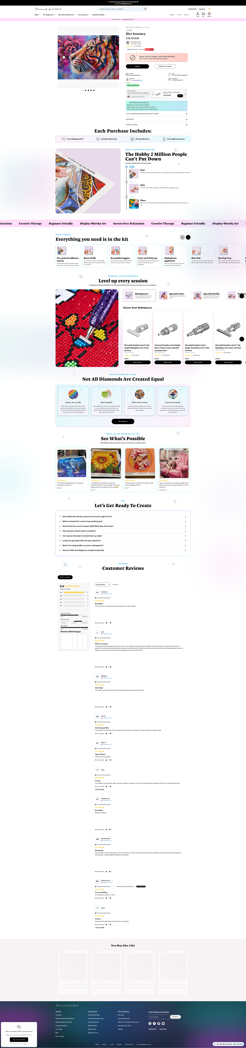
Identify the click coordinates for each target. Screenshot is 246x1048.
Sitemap (119, 1044)
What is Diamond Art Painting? (65, 1018)
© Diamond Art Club (129, 352)
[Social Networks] (149, 1023)
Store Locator (60, 1036)
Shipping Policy (92, 1025)
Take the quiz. (238, 1044)
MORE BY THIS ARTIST (165, 66)
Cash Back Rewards (124, 1018)
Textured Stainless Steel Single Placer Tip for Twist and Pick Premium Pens (167, 348)
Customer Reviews (61, 1025)
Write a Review (65, 577)
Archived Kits (129, 1044)
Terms (97, 1044)
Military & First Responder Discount (128, 1022)
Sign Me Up (175, 1017)
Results (172, 15)
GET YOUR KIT (123, 421)
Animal (137, 66)
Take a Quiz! (162, 1029)
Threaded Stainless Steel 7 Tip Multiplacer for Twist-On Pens (228, 346)
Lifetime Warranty (93, 1022)
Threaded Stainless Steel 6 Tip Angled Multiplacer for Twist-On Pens (136, 348)
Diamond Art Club (145, 1044)
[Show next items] (188, 237)
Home (127, 27)
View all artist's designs (136, 43)
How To (179, 15)
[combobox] (123, 9)
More (185, 15)
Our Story (59, 1015)
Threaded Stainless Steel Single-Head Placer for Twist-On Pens (197, 348)
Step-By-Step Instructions (64, 1022)
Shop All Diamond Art (136, 27)
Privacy (104, 1044)
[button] (116, 57)
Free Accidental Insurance (96, 1018)
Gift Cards (121, 1015)
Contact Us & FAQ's (94, 1015)
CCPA (111, 1044)
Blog (57, 1033)
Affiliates (120, 1029)
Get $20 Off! (192, 9)
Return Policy (92, 1029)
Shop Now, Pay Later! (124, 1025)
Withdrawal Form (93, 1033)
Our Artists (59, 1029)
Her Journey (146, 27)
